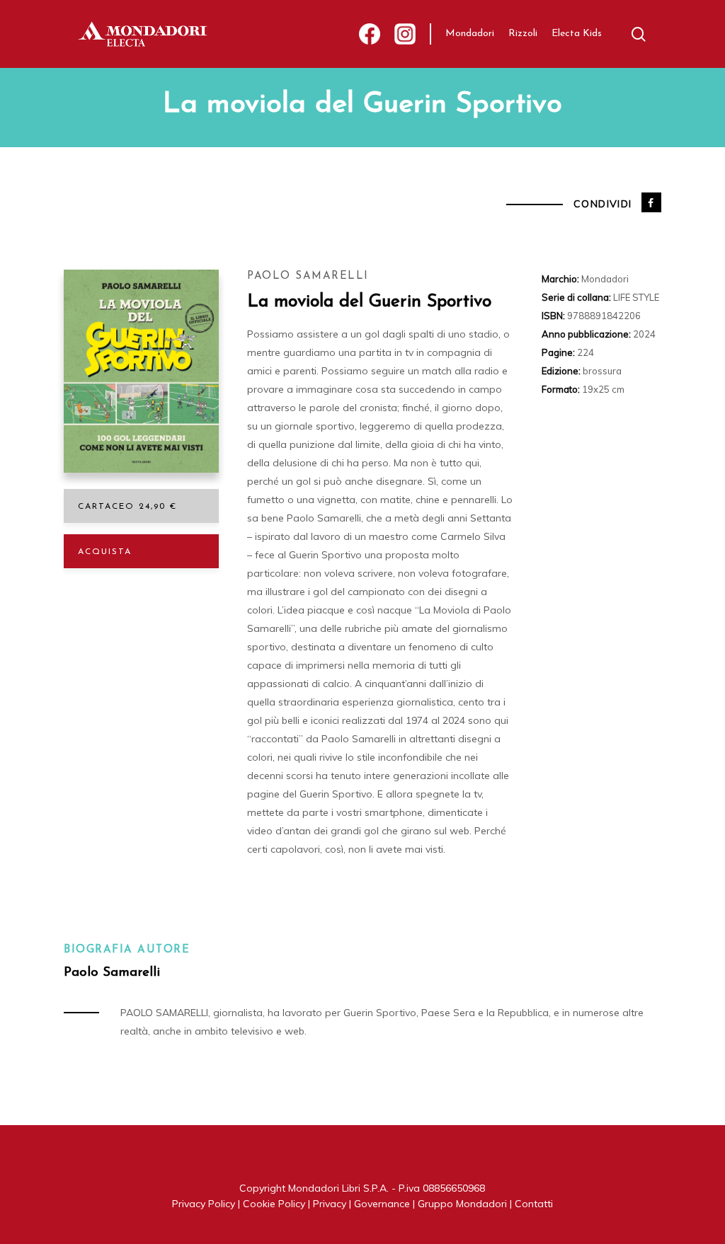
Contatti (534, 1203)
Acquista (105, 552)
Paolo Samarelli (308, 276)
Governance (382, 1203)
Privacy (329, 1203)
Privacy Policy (203, 1203)
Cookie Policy (274, 1203)
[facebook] (369, 34)
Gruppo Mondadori (462, 1203)
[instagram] (405, 34)
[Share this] (651, 202)
